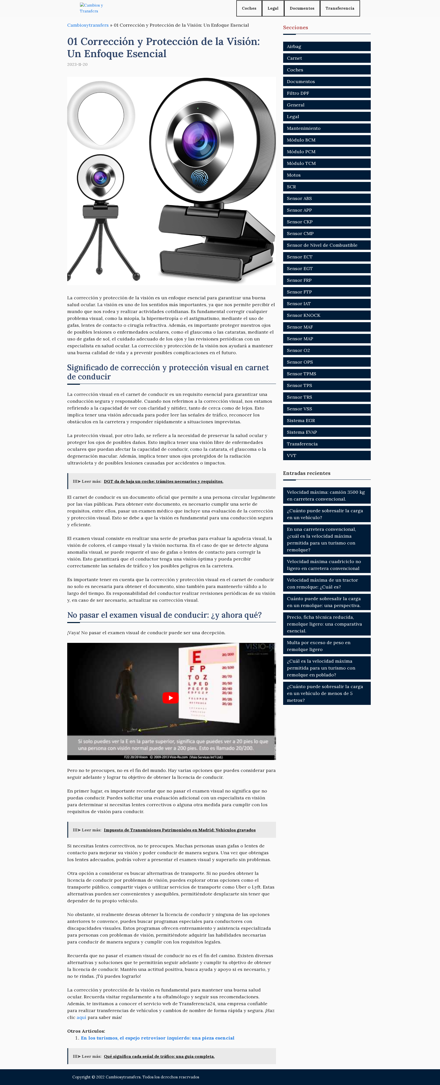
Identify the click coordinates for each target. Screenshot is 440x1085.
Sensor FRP (299, 280)
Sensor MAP (300, 339)
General (296, 105)
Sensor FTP (299, 292)
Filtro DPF (298, 93)
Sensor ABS (299, 198)
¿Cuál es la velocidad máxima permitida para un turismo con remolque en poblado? (321, 668)
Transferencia (340, 8)
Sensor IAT (299, 303)
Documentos (302, 8)
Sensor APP (299, 210)
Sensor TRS (299, 397)
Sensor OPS (300, 362)
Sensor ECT (300, 257)
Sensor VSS (299, 409)
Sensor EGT (300, 268)
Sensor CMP (300, 233)
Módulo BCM (301, 140)
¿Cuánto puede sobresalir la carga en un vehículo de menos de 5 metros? (325, 693)
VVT (291, 455)
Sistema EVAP (302, 432)
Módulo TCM (301, 163)
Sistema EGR (301, 420)
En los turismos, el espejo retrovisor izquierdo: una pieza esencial (158, 1038)
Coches (249, 8)
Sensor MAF (300, 327)
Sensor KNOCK (303, 315)
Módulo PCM (301, 151)
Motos (294, 175)
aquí (81, 1017)
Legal (273, 8)
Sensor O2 (298, 350)
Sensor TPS (299, 385)
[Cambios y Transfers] (99, 8)
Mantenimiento (304, 128)
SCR (291, 187)
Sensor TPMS (301, 374)
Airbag (294, 46)
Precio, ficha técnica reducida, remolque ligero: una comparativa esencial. (324, 624)
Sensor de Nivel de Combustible (322, 245)
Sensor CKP (300, 222)
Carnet (294, 58)
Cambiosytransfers (88, 25)
